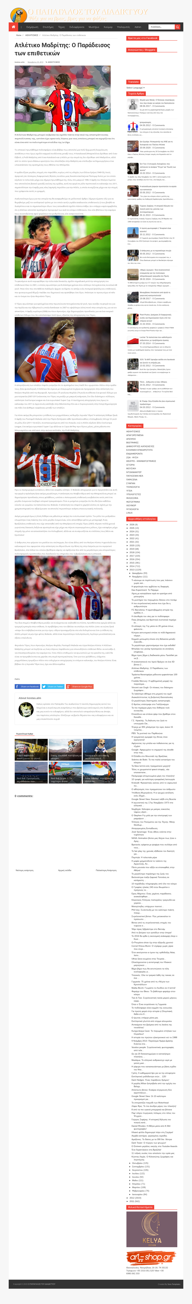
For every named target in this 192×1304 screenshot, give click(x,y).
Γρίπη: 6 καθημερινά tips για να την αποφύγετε (153, 1073)
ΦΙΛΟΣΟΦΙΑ (132, 498)
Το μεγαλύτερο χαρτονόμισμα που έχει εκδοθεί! (154, 645)
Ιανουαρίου (137, 1194)
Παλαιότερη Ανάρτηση (106, 870)
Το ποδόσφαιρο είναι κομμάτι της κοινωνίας (152, 1008)
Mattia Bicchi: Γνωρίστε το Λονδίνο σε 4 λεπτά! (154, 988)
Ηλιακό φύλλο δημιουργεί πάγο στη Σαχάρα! (152, 1132)
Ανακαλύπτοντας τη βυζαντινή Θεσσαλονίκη (152, 697)
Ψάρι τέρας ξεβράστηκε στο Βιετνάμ (148, 929)
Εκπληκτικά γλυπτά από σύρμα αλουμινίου (152, 1021)
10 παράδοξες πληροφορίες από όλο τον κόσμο (154, 883)
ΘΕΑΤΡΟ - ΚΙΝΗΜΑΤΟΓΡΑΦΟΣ (141, 461)
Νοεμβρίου (137, 576)
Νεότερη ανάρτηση (24, 870)
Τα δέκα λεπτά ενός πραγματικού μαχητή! (151, 766)
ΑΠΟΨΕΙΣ (131, 439)
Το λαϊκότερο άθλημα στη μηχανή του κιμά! (152, 694)
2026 (132, 524)
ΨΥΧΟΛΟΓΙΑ (132, 509)
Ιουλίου (136, 1173)
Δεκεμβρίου (137, 573)
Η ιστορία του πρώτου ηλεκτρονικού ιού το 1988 (154, 1037)
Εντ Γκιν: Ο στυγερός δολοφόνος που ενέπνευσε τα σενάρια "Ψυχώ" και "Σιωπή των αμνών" (158, 167)
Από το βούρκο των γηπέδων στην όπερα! (152, 932)
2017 (132, 556)
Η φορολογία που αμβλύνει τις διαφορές (150, 586)
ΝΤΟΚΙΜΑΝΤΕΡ (133, 472)
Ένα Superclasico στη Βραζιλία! (146, 1150)
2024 (132, 531)
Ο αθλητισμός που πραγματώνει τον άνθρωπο (153, 789)
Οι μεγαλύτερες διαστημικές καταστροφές (151, 700)
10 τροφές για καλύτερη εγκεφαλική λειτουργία (153, 779)
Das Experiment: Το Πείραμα (145, 590)
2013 (132, 569)
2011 (132, 1201)
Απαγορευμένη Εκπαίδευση (145, 828)
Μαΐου (135, 1180)
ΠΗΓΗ (17, 679)
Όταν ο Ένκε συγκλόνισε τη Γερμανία (149, 1004)
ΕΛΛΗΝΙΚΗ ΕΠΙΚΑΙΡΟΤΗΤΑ (139, 450)
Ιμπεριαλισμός (145, 122)
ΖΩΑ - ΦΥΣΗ (132, 457)
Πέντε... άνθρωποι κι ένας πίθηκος (153, 382)
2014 (132, 566)
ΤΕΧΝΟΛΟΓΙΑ (133, 487)
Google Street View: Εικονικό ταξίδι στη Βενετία (154, 799)
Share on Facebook (30, 686)
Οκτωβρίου (137, 1163)
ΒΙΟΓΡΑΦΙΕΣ (132, 442)
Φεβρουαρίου (138, 1191)
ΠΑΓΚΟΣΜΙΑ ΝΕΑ (134, 476)
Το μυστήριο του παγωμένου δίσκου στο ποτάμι (154, 600)
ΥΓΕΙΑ (129, 491)
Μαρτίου (136, 1187)
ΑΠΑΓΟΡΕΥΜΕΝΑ (134, 435)
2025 (132, 528)
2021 (132, 542)
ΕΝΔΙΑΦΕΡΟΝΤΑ (134, 454)
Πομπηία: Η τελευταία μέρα (144, 857)
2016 (132, 559)
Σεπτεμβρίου (138, 1166)
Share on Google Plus (82, 686)
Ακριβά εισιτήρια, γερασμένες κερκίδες (149, 1136)
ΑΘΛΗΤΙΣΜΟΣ (54, 62)
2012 (132, 1198)
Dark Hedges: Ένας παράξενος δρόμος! (150, 1080)
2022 (132, 538)
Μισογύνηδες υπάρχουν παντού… (148, 906)
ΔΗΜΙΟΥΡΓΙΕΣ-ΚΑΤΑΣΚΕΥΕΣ (140, 446)
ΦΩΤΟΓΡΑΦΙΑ (133, 502)
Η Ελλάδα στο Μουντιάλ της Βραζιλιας (149, 756)
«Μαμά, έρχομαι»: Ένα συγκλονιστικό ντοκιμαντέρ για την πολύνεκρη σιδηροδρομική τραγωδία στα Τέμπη (155, 273)
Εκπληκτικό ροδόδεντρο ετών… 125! (149, 1076)
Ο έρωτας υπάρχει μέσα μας (145, 1017)
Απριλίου (136, 1184)
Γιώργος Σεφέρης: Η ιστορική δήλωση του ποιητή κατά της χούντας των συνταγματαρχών (156, 209)
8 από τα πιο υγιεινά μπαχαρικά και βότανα (152, 1109)
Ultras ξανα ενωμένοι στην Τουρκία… (149, 959)
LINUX (129, 513)
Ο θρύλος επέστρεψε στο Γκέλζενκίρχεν (150, 704)
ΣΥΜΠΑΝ (130, 483)
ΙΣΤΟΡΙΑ (130, 465)
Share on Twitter (55, 686)
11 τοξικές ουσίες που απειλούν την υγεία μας (153, 1153)
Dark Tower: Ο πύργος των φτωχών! (149, 1143)
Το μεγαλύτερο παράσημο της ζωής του (150, 874)
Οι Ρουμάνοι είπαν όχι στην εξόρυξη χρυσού (152, 942)
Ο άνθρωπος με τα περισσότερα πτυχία (155, 251)
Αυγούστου (137, 1170)
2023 (132, 535)
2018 (132, 552)
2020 (132, 545)
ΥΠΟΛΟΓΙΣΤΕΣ (133, 494)
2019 (132, 549)
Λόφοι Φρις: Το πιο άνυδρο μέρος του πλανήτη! (154, 1106)
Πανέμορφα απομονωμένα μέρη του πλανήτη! (153, 776)
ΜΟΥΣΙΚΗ (131, 468)
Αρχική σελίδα (64, 870)
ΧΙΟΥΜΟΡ (131, 505)
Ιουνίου (136, 1177)
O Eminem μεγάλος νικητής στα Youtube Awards (154, 1146)
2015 (132, 563)
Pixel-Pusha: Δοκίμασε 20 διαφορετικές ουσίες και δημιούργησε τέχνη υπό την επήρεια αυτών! (155, 318)
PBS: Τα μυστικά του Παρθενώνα (147, 733)
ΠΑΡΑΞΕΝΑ (131, 479)
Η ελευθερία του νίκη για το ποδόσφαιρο (150, 616)
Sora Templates (174, 1284)
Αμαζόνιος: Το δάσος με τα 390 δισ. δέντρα (152, 1139)
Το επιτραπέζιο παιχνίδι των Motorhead (150, 1102)
